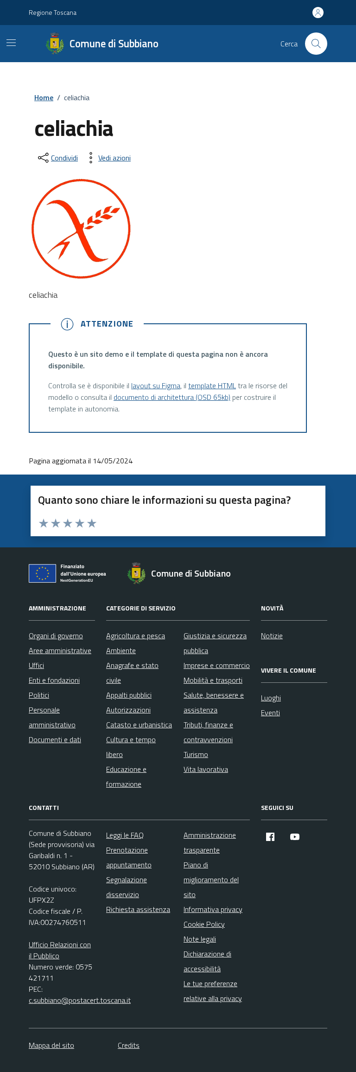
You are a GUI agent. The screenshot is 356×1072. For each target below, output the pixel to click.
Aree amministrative (60, 650)
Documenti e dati (55, 739)
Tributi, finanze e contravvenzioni (208, 732)
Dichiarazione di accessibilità (207, 961)
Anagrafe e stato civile (132, 673)
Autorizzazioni (128, 709)
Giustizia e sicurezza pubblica (215, 643)
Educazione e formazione (126, 777)
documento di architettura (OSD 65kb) (172, 397)
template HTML (212, 385)
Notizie (272, 635)
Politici (39, 694)
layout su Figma (155, 385)
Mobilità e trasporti (213, 680)
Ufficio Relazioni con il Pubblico (60, 950)
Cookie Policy (204, 924)
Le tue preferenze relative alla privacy (213, 991)
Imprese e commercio (217, 665)
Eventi (270, 712)
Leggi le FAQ (125, 835)
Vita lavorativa (206, 769)
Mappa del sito (51, 1045)
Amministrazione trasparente (210, 842)
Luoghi (271, 697)
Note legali (200, 938)
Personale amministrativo (52, 717)
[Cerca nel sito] (316, 43)
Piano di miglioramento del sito (211, 879)
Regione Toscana (52, 12)
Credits (129, 1045)
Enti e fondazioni (54, 680)
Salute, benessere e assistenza (214, 702)
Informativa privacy (213, 909)
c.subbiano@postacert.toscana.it (80, 1000)
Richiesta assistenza (138, 909)
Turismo (196, 754)
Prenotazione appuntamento (129, 857)
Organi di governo (56, 635)
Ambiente (121, 650)
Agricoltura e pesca (135, 635)
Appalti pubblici (129, 694)
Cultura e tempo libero (131, 747)
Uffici (36, 665)
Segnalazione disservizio (126, 887)
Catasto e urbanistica (139, 724)
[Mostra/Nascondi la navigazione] (11, 42)
